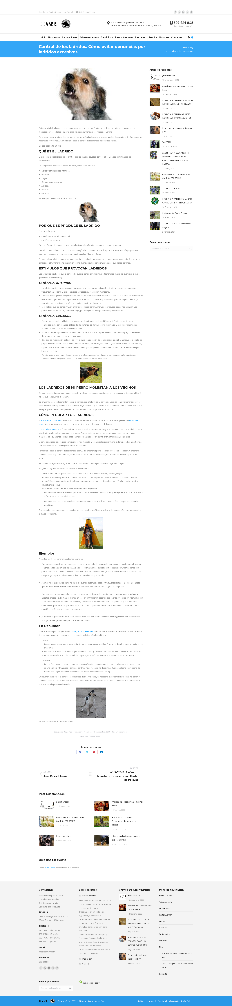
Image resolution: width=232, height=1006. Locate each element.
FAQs (70, 732)
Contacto (163, 974)
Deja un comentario (120, 732)
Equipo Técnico (165, 895)
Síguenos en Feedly (91, 983)
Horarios (163, 927)
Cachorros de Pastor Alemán (174, 213)
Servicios (163, 940)
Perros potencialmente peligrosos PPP (177, 130)
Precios (162, 921)
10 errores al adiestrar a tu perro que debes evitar (126, 838)
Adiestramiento (95, 736)
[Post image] (46, 806)
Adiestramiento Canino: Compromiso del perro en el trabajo (124, 821)
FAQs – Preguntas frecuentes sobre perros (177, 965)
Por (83, 732)
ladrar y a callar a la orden (82, 631)
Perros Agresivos (63, 836)
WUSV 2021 (167, 142)
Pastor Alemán (165, 915)
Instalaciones (165, 908)
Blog (65, 732)
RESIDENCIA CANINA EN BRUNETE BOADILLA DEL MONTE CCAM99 (177, 102)
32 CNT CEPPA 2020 (171, 188)
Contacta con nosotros (182, 26)
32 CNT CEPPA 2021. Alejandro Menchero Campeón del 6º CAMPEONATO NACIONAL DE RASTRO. (175, 158)
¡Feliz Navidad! (62, 802)
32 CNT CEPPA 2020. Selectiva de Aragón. (176, 225)
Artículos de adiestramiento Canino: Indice (127, 804)
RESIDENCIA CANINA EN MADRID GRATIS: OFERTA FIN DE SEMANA (177, 201)
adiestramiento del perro (51, 420)
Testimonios (164, 934)
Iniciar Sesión (50, 867)
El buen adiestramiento (49, 429)
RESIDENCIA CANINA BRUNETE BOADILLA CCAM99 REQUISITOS (176, 116)
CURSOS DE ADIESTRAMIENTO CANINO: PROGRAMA (70, 819)
